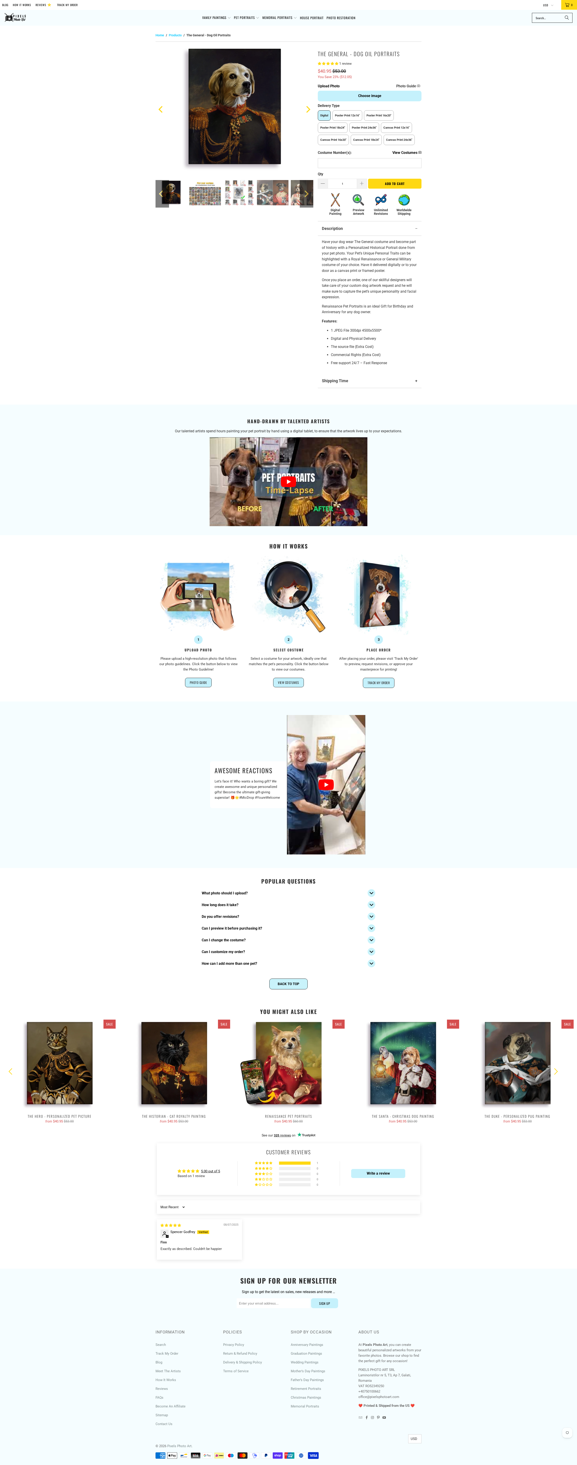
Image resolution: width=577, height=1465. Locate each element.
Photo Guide (406, 86)
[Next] (307, 109)
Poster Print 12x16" (347, 115)
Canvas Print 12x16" (396, 127)
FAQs (159, 1398)
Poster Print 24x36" (364, 127)
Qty (320, 174)
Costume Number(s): (335, 152)
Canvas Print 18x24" (366, 139)
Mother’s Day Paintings (308, 1371)
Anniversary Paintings (307, 1345)
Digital (324, 115)
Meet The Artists (168, 1371)
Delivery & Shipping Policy (242, 1362)
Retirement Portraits (306, 1389)
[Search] (566, 18)
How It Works (22, 5)
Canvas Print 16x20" (333, 139)
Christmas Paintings (306, 1398)
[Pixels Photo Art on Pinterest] (378, 1418)
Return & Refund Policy (240, 1354)
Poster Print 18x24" (332, 127)
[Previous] (161, 109)
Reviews (43, 4)
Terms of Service (236, 1371)
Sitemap (162, 1415)
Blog (5, 5)
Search (161, 1345)
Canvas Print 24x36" (399, 139)
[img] (170, 1225)
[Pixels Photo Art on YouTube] (384, 1418)
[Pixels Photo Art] (15, 17)
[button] (216, 17)
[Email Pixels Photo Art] (360, 1418)
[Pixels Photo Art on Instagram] (372, 1418)
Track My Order (67, 5)
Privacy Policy (233, 1345)
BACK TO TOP (288, 984)
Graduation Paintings (306, 1354)
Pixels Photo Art (179, 1446)
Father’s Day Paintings (307, 1380)
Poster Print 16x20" (378, 115)
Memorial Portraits (305, 1406)
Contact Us (164, 1424)
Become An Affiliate (170, 1406)
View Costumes (288, 682)
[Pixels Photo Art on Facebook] (366, 1418)
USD (546, 5)
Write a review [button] (378, 1173)
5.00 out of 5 (210, 1171)
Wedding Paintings (304, 1362)
